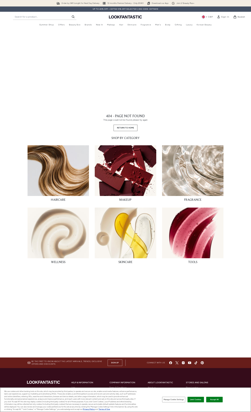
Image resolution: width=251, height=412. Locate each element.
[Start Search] (73, 17)
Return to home (125, 128)
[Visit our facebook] (170, 363)
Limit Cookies (195, 400)
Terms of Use (104, 409)
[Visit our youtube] (189, 363)
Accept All (214, 400)
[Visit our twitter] (177, 363)
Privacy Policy (89, 409)
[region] (125, 399)
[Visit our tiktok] (196, 363)
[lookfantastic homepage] (125, 16)
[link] (223, 17)
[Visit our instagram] (183, 363)
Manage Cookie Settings (174, 400)
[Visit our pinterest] (202, 363)
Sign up (115, 363)
